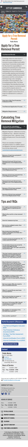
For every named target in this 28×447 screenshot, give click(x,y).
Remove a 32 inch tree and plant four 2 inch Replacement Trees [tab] (11, 195)
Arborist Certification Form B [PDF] (14, 340)
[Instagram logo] (9, 394)
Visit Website (8, 359)
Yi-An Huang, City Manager (11, 432)
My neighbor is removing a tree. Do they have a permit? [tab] (11, 310)
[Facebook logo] (6, 394)
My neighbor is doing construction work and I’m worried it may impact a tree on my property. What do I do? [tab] (13, 277)
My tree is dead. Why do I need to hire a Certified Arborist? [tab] (12, 284)
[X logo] (2, 394)
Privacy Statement (8, 435)
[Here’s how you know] (1, 2)
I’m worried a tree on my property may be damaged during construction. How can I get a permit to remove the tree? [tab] (13, 246)
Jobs (22, 433)
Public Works (14, 42)
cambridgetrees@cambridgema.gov (12, 150)
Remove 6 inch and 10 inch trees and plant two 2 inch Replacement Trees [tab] (12, 163)
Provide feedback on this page (11, 380)
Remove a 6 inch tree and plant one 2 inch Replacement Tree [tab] (12, 169)
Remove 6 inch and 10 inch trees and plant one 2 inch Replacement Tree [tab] (12, 182)
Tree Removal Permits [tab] (8, 54)
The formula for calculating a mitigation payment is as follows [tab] (11, 127)
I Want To (8, 11)
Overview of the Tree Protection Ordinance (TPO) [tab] (11, 101)
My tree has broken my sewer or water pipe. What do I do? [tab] (11, 297)
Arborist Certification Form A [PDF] (14, 338)
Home (3, 11)
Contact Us (17, 437)
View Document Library (10, 344)
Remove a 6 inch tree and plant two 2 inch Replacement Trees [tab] (12, 175)
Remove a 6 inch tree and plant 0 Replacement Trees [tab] (11, 155)
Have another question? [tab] (9, 316)
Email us (6, 357)
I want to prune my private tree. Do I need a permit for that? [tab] (12, 239)
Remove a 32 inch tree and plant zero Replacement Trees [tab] (11, 189)
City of (9, 8)
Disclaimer (17, 433)
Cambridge (17, 8)
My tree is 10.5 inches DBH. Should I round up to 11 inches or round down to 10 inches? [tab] (12, 304)
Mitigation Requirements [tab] (9, 111)
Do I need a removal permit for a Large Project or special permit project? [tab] (11, 208)
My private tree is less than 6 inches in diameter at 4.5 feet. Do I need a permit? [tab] (12, 233)
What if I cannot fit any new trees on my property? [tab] (11, 290)
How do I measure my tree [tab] (10, 220)
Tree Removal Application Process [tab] (12, 106)
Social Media (17, 435)
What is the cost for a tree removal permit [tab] (12, 214)
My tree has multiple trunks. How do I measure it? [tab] (11, 225)
